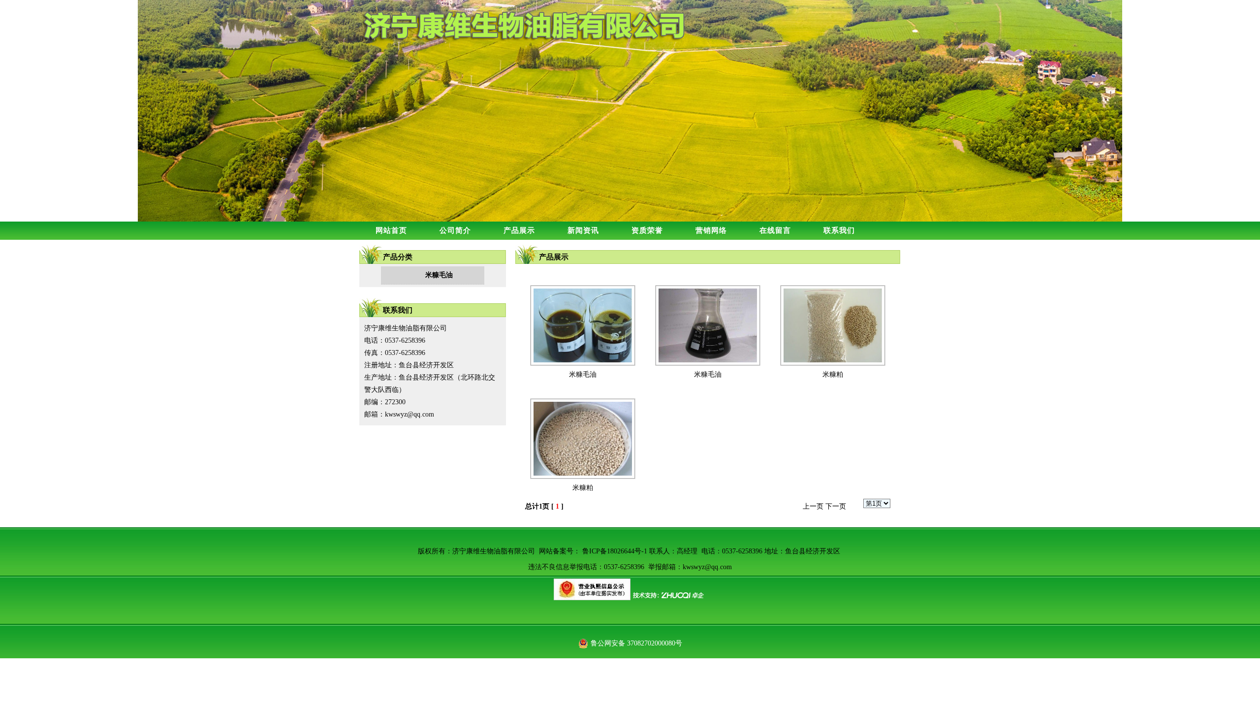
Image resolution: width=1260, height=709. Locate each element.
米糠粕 (832, 374)
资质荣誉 (647, 230)
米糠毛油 (583, 374)
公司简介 (455, 230)
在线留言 (775, 230)
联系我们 (839, 230)
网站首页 (391, 230)
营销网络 (711, 230)
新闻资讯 (583, 230)
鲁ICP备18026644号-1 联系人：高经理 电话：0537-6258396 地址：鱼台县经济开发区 (711, 551)
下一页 (835, 506)
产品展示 (519, 230)
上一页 (813, 506)
